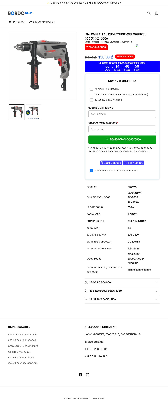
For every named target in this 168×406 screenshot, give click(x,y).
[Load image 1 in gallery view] (16, 112)
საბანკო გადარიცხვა (108, 100)
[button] (149, 13)
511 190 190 (135, 162)
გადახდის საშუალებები (23, 346)
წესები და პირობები (21, 357)
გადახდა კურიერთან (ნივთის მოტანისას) (121, 94)
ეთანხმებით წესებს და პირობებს (116, 170)
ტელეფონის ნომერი (103, 122)
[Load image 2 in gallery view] (33, 112)
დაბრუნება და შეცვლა (22, 363)
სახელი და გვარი (100, 107)
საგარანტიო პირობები (23, 334)
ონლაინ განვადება (107, 89)
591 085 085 (113, 162)
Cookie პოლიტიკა (19, 352)
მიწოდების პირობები (22, 340)
